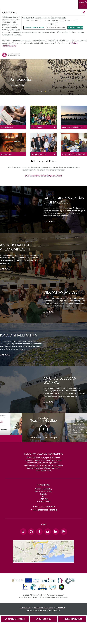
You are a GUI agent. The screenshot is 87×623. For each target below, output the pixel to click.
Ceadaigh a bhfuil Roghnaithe (35, 27)
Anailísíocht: (70, 20)
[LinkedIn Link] (56, 531)
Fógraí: (51, 24)
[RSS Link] (64, 531)
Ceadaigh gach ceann (76, 27)
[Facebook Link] (39, 531)
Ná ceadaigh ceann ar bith (57, 27)
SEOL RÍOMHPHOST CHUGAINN (45, 510)
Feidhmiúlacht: (32, 20)
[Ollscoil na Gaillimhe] (11, 55)
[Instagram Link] (31, 531)
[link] (25, 580)
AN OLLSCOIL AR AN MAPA (45, 507)
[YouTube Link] (47, 531)
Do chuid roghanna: (52, 20)
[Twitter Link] (23, 531)
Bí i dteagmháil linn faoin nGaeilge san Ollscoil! (43, 176)
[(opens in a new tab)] (26, 582)
